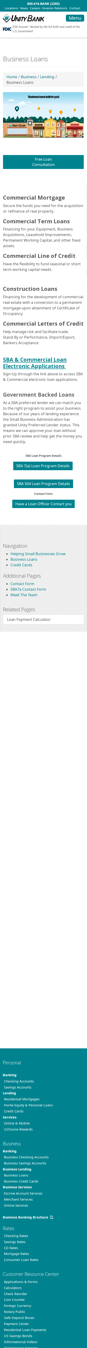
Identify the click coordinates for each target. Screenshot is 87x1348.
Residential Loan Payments (25, 1330)
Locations (11, 8)
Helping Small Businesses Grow (38, 553)
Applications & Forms (21, 1282)
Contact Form (22, 583)
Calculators (13, 1288)
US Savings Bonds (18, 1336)
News (24, 8)
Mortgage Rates (16, 1253)
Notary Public (14, 1311)
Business (28, 76)
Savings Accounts (17, 1087)
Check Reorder (15, 1294)
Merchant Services (18, 1199)
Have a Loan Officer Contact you (43, 503)
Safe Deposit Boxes (19, 1318)
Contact (74, 8)
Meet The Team (23, 594)
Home (11, 76)
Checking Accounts (19, 1081)
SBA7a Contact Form (28, 589)
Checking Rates (16, 1236)
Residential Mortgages (21, 1099)
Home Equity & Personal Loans (28, 1105)
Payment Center (16, 1324)
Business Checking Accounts (26, 1157)
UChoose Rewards (18, 1129)
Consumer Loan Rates (21, 1259)
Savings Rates (15, 1242)
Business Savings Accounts (25, 1163)
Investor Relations (54, 8)
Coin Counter (14, 1299)
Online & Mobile (17, 1123)
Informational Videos (20, 1342)
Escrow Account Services (23, 1193)
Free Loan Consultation (43, 162)
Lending (47, 76)
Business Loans (23, 559)
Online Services (16, 1205)
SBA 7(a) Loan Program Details (43, 465)
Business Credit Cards (21, 1181)
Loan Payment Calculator (29, 619)
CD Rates (11, 1248)
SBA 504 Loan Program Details (43, 483)
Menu (75, 18)
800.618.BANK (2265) (43, 3)
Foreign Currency (17, 1305)
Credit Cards (21, 564)
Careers (35, 8)
